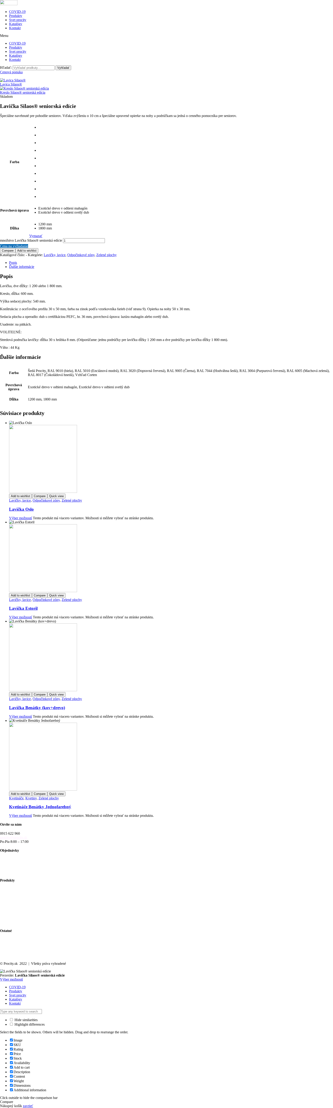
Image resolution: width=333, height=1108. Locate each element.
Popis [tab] (13, 262)
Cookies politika (11, 956)
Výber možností (20, 518)
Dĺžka (14, 228)
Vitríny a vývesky (12, 906)
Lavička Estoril (23, 608)
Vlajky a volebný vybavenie (20, 922)
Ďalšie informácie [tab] (21, 267)
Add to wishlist (26, 250)
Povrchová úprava (14, 210)
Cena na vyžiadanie (14, 246)
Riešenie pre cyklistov (15, 897)
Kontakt (15, 28)
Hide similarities (26, 1020)
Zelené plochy (106, 255)
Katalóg (5, 944)
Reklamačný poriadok (15, 867)
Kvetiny (31, 798)
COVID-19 (17, 12)
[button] (166, 36)
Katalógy (15, 24)
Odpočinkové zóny (80, 255)
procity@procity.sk (13, 837)
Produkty (15, 16)
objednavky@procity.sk (17, 859)
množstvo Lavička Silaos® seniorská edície (31, 240)
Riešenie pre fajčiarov (15, 910)
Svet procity (17, 20)
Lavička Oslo (21, 509)
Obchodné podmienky (16, 863)
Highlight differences (29, 1024)
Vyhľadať (63, 67)
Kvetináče (16, 798)
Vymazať (35, 236)
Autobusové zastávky (15, 893)
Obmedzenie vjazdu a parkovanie (24, 914)
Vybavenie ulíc (10, 889)
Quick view (56, 496)
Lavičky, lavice (54, 255)
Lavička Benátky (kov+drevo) (37, 707)
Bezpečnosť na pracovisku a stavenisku (28, 918)
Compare (8, 250)
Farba (14, 162)
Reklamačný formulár (15, 871)
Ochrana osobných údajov (19, 952)
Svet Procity (8, 939)
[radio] (63, 127)
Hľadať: (6, 67)
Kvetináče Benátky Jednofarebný (40, 806)
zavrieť (28, 1106)
